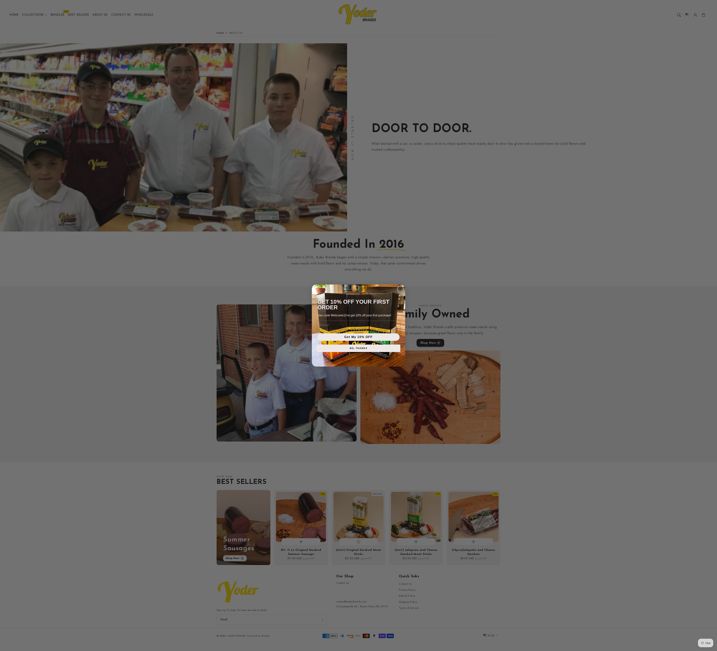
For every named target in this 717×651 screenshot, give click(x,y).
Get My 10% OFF (358, 337)
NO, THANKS (358, 348)
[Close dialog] (400, 289)
